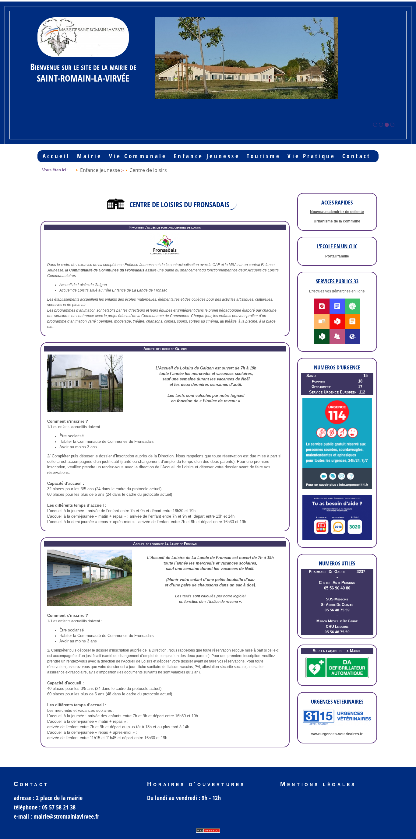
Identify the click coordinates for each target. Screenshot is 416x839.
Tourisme (263, 156)
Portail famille (337, 256)
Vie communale (138, 156)
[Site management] (208, 830)
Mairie (89, 156)
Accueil (56, 156)
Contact (356, 156)
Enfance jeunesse (207, 156)
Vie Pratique (311, 156)
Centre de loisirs (148, 170)
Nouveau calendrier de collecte (337, 212)
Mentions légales (318, 784)
